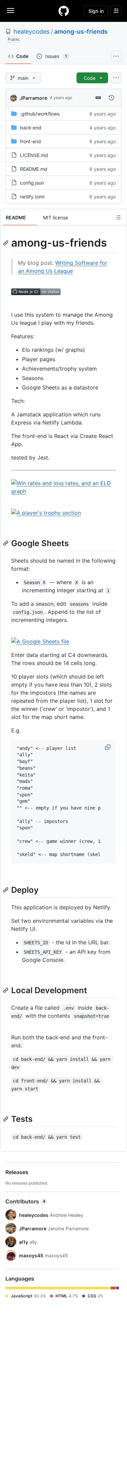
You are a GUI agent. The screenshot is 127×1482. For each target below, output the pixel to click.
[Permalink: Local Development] (6, 990)
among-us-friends (81, 31)
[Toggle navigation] (10, 10)
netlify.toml (32, 196)
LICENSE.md (34, 155)
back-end (30, 127)
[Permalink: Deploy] (6, 889)
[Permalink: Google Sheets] (6, 543)
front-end (30, 141)
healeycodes (31, 31)
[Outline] (118, 217)
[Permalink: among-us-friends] (6, 243)
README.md (33, 169)
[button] (108, 747)
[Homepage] (63, 10)
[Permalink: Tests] (6, 1119)
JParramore (33, 98)
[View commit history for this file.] (111, 97)
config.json (32, 183)
